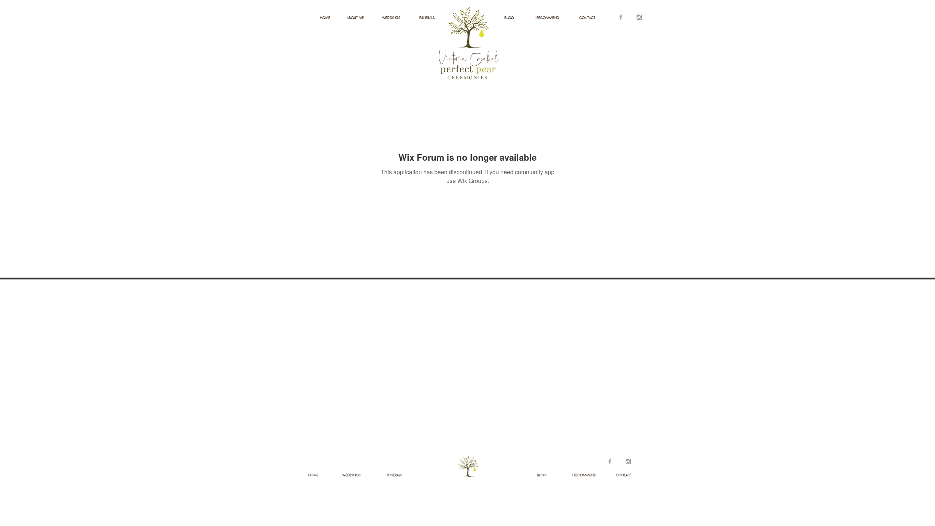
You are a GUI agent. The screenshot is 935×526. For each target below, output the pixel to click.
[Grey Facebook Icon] (621, 17)
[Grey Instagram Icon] (639, 17)
